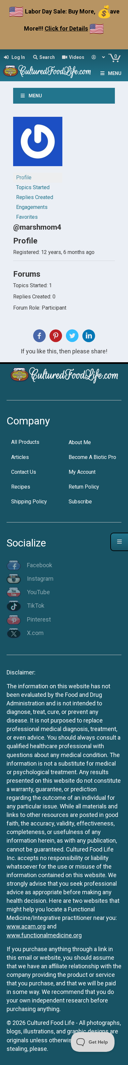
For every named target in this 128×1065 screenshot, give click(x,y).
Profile (24, 177)
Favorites (27, 217)
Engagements (32, 207)
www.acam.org (26, 926)
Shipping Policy (29, 501)
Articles (20, 457)
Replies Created (34, 197)
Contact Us (23, 472)
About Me (80, 442)
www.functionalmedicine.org (44, 935)
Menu (114, 73)
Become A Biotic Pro (92, 457)
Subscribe (80, 501)
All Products (25, 442)
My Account (82, 472)
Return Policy (84, 487)
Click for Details (66, 28)
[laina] (37, 144)
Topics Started (33, 187)
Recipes (20, 487)
